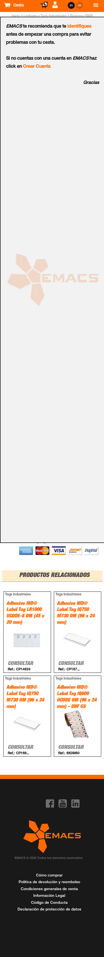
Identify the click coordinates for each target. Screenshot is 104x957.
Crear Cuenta (36, 67)
